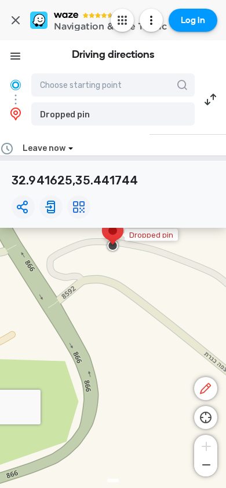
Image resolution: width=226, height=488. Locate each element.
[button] (113, 113)
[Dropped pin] (112, 236)
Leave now (44, 148)
